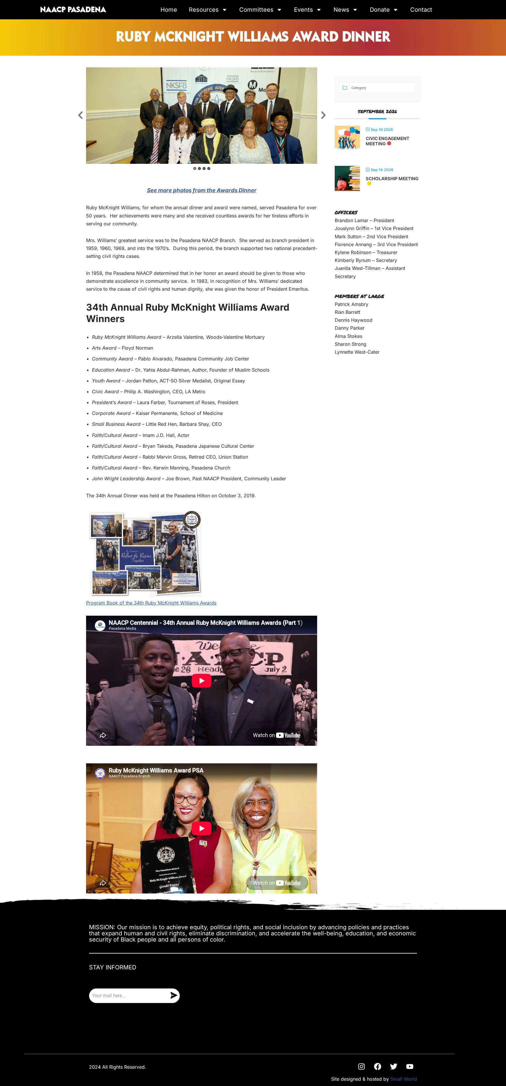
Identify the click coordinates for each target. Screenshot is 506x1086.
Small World (403, 1079)
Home (168, 9)
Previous (80, 115)
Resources (204, 9)
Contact (421, 9)
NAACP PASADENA (73, 9)
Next (323, 115)
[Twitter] (393, 1066)
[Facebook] (377, 1066)
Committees (256, 9)
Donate (380, 9)
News (341, 9)
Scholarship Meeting (392, 178)
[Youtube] (409, 1066)
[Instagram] (361, 1066)
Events (303, 9)
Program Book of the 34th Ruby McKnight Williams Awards (151, 603)
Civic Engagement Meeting (387, 141)
